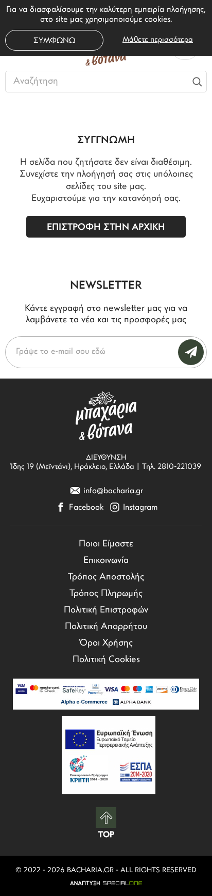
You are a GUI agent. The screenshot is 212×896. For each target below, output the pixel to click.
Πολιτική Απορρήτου (106, 627)
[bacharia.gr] (106, 416)
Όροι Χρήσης (106, 643)
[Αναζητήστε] (197, 81)
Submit (191, 352)
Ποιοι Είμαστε (106, 544)
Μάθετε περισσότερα (157, 40)
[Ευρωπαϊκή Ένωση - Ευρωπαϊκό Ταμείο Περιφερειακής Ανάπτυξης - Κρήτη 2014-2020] (108, 755)
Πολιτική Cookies (106, 660)
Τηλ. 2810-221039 (171, 467)
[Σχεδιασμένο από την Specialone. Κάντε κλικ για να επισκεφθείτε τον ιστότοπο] (106, 883)
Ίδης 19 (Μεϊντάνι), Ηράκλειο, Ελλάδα (72, 467)
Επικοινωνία (106, 560)
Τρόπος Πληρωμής (106, 594)
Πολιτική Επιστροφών (106, 610)
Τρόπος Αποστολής (106, 577)
